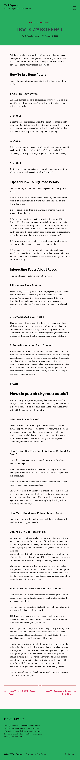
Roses (32, 23)
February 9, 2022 (51, 36)
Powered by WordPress (36, 754)
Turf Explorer (11, 5)
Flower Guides (44, 23)
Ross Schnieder (33, 36)
